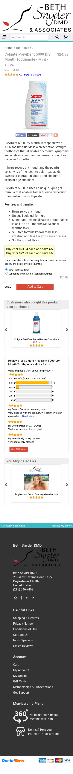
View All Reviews (18, 449)
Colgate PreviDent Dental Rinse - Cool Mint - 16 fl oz (36, 341)
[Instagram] (27, 598)
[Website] (15, 598)
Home (8, 48)
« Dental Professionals (13, 525)
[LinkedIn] (33, 598)
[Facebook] (21, 598)
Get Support (21, 692)
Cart (16, 664)
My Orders (20, 676)
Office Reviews (23, 646)
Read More (28, 416)
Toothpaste (23, 48)
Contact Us (20, 635)
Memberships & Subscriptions (33, 687)
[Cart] (65, 37)
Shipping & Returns (26, 618)
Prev (5, 329)
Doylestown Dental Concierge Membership (36, 494)
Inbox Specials (23, 640)
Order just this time (18, 270)
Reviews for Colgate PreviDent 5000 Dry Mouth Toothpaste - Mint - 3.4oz (34, 362)
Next (67, 329)
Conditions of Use (25, 629)
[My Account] (57, 37)
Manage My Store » (62, 525)
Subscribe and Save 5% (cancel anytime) (30, 273)
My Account (21, 670)
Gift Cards (20, 681)
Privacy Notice (23, 623)
